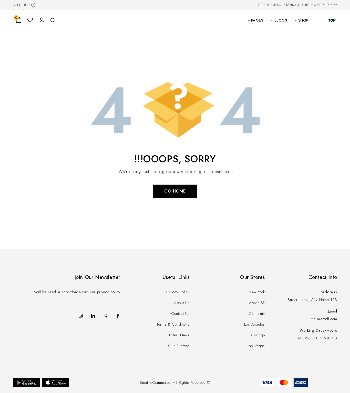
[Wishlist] (30, 20)
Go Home (175, 191)
